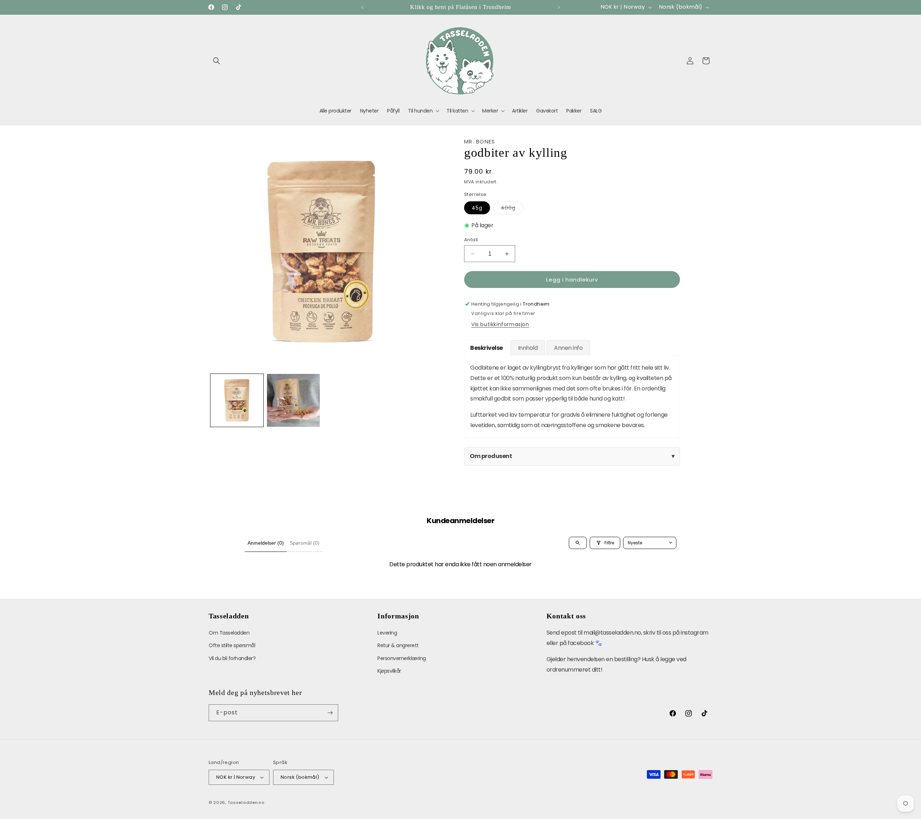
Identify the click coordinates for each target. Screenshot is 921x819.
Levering (387, 632)
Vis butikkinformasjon (500, 324)
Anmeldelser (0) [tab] (266, 543)
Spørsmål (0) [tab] (304, 543)
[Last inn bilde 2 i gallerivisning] (293, 400)
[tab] (486, 348)
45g (477, 207)
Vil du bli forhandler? (232, 658)
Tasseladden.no (246, 802)
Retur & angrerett (398, 645)
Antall (471, 239)
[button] (216, 61)
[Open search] (578, 543)
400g (512, 209)
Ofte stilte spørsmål (232, 645)
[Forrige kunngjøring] (362, 7)
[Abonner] (330, 712)
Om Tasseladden (229, 632)
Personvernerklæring (401, 658)
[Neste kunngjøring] (559, 7)
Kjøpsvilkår (389, 670)
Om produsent (572, 456)
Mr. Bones (479, 141)
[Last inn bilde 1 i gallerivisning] (236, 400)
